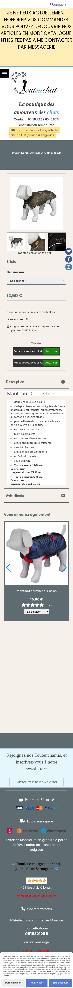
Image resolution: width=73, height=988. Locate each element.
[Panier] (68, 251)
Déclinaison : (16, 272)
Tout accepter (60, 982)
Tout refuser (37, 982)
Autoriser (51, 351)
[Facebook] (68, 259)
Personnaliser (13, 982)
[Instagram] (68, 267)
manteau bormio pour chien (37, 591)
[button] (8, 568)
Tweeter (36, 343)
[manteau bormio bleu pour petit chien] (36, 553)
